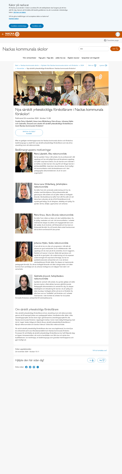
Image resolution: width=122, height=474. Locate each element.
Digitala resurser (73, 58)
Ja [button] (90, 360)
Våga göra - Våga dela (46, 58)
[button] (118, 34)
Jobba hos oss (60, 58)
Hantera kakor (14, 19)
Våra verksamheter (29, 58)
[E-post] (38, 367)
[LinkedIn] (34, 367)
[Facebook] (26, 367)
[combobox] (94, 48)
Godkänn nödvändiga (18, 26)
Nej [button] (101, 360)
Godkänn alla (36, 26)
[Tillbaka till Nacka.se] (10, 34)
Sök (113, 49)
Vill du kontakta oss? (100, 350)
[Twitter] (30, 367)
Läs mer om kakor (19, 12)
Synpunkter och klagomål (90, 58)
